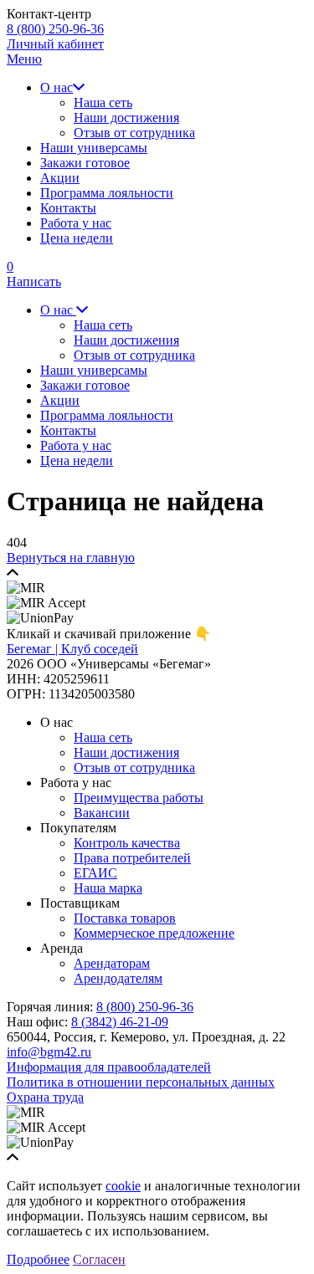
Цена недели (76, 238)
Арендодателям (118, 978)
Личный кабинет (55, 44)
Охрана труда (45, 1097)
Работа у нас (75, 223)
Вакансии (102, 813)
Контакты (68, 208)
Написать (34, 281)
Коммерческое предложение (154, 933)
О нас (56, 87)
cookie (123, 1186)
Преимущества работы (138, 797)
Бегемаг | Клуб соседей (72, 649)
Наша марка (108, 888)
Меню (24, 59)
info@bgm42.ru (49, 1052)
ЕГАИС (95, 873)
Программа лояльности (106, 193)
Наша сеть (103, 102)
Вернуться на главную (71, 557)
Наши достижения (126, 117)
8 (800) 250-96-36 (55, 29)
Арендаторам (112, 963)
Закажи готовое (85, 163)
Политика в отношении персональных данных (141, 1082)
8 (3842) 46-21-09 (119, 1022)
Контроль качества (127, 843)
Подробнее (38, 1259)
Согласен (99, 1259)
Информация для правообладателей (109, 1067)
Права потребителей (132, 858)
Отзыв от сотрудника (134, 132)
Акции (60, 178)
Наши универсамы (93, 148)
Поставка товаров (125, 918)
